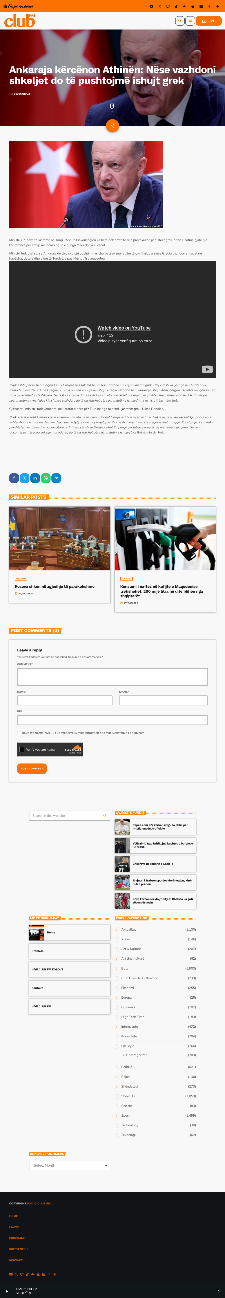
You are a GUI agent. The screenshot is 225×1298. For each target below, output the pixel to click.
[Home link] (20, 21)
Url (20, 711)
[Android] (217, 7)
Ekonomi (127, 988)
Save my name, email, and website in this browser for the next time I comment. (83, 733)
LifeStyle (127, 1046)
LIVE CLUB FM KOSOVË (47, 969)
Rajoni (21, 578)
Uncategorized (136, 1055)
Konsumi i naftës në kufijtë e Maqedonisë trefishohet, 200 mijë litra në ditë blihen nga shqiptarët (161, 591)
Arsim (125, 939)
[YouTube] (151, 7)
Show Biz (128, 1096)
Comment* (25, 664)
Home (51, 932)
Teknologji (128, 1135)
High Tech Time (132, 1017)
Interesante (129, 1027)
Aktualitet (128, 929)
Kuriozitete (129, 1036)
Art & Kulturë (131, 949)
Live (208, 21)
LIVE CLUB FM (41, 1006)
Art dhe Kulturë (132, 959)
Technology (129, 1125)
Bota (124, 968)
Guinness (128, 1007)
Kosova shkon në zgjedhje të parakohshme (54, 586)
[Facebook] (209, 7)
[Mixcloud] (184, 7)
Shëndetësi (129, 1086)
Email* (124, 691)
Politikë (126, 1067)
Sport (125, 1116)
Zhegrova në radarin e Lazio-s (153, 864)
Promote (38, 951)
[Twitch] (168, 7)
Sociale (126, 1106)
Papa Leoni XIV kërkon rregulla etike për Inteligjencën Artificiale (160, 827)
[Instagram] (201, 7)
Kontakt (37, 988)
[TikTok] (176, 7)
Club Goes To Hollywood (139, 978)
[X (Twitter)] (159, 7)
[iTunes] (193, 7)
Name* (22, 691)
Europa (126, 998)
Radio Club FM (39, 1203)
